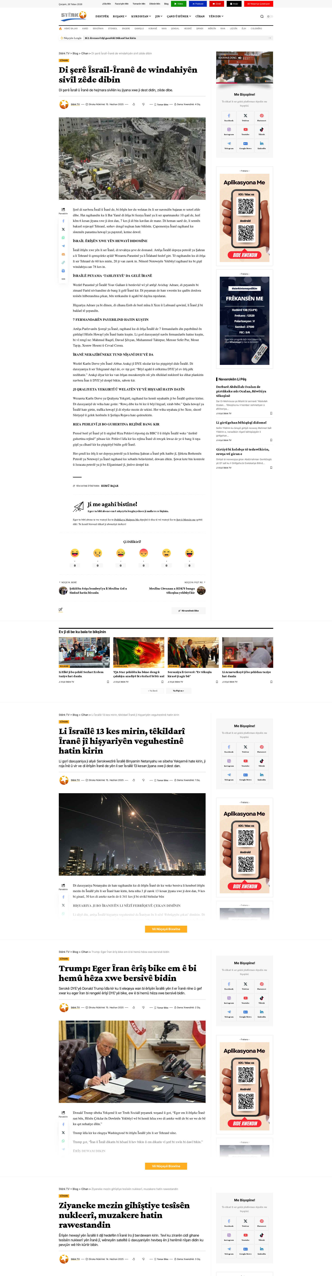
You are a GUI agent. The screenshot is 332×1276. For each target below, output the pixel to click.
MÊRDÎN (212, 28)
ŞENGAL (175, 28)
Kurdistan (120, 666)
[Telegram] (229, 146)
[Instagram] (229, 132)
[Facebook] (229, 118)
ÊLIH (244, 28)
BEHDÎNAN (98, 28)
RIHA (222, 28)
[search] (262, 16)
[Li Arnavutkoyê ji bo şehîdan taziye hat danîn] (247, 652)
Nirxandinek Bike (190, 610)
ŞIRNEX (200, 28)
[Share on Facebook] (63, 221)
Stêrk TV (75, 104)
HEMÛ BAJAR (71, 28)
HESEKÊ (188, 28)
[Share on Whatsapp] (63, 238)
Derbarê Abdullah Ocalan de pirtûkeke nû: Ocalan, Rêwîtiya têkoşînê (241, 391)
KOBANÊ (153, 28)
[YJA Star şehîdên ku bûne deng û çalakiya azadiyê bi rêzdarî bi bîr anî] (138, 652)
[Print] (63, 271)
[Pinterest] (262, 118)
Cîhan (64, 60)
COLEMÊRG (256, 28)
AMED (85, 28)
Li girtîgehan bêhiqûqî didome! (241, 422)
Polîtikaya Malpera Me (127, 519)
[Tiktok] (262, 132)
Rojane (64, 666)
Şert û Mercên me (186, 519)
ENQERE (126, 28)
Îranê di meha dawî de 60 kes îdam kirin (108, 37)
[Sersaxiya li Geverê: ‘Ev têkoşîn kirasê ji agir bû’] (193, 652)
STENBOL (112, 28)
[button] (270, 38)
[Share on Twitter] (63, 229)
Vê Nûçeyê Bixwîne (166, 929)
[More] (63, 279)
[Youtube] (245, 132)
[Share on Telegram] (63, 246)
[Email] (63, 254)
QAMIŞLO (139, 28)
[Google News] (245, 146)
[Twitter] (245, 118)
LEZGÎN (233, 28)
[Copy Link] (63, 263)
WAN (164, 28)
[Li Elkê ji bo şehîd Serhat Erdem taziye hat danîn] (84, 652)
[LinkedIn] (262, 146)
